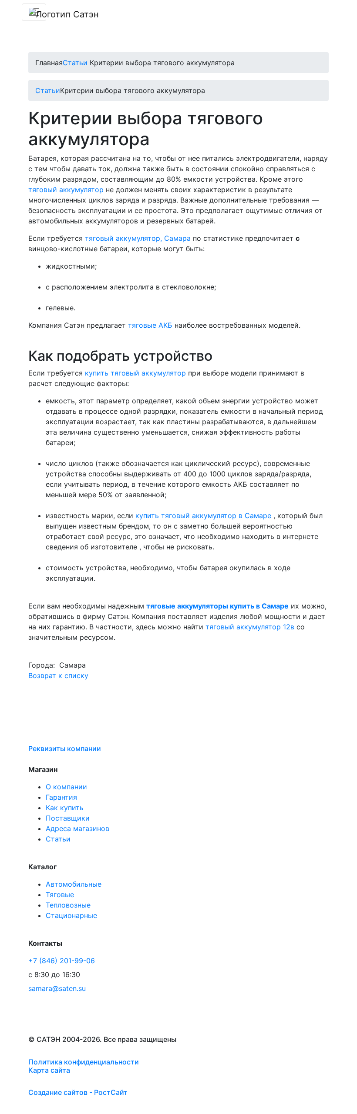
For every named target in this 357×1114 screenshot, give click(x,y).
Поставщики (68, 818)
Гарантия (61, 797)
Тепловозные (68, 905)
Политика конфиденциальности (83, 1061)
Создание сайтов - (78, 1092)
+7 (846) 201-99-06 (61, 960)
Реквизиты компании (64, 748)
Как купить (65, 807)
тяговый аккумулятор (66, 189)
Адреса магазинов (77, 828)
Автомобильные (73, 884)
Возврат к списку (58, 675)
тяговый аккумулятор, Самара (138, 238)
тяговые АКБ (150, 325)
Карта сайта (49, 1070)
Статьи (75, 62)
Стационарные (71, 915)
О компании (66, 786)
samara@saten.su (57, 988)
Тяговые (60, 894)
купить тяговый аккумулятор (135, 373)
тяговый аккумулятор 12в (249, 626)
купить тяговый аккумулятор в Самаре (203, 515)
